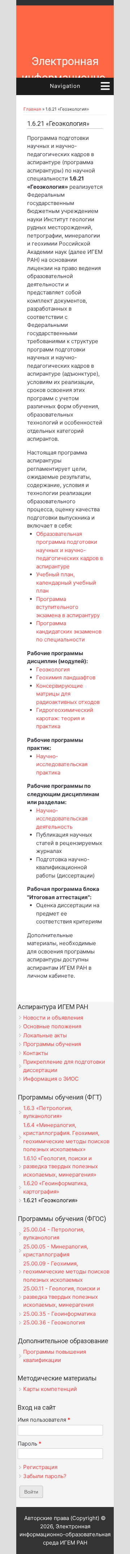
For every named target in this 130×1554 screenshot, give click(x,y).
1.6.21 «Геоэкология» (50, 1200)
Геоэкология (53, 669)
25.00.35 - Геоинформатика (59, 1313)
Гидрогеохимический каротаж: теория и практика (64, 718)
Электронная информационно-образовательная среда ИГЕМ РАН (65, 86)
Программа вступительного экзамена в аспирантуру (68, 607)
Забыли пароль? (44, 1476)
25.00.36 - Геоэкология (54, 1322)
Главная (32, 109)
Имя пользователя (44, 1419)
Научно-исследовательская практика (61, 764)
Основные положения (52, 1026)
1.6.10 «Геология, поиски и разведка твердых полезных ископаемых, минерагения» (60, 1166)
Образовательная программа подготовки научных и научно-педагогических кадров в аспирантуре (69, 550)
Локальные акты (45, 1035)
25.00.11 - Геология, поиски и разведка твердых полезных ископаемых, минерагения (61, 1296)
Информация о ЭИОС (51, 1078)
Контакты (35, 1053)
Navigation (65, 85)
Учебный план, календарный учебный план (66, 582)
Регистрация (40, 1467)
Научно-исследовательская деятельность (61, 818)
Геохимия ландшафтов (65, 677)
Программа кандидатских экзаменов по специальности (68, 631)
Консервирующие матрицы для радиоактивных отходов (68, 693)
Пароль (30, 1443)
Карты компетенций (50, 1389)
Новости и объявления (53, 1017)
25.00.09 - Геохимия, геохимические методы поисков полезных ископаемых (66, 1271)
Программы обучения (52, 1044)
